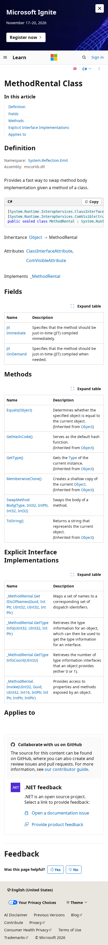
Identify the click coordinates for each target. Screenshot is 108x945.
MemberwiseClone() (24, 478)
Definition (16, 106)
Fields (13, 113)
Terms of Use (69, 929)
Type (73, 457)
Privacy (35, 922)
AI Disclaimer (16, 914)
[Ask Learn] (75, 69)
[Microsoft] (54, 57)
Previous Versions (49, 914)
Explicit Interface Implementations (38, 127)
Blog (75, 914)
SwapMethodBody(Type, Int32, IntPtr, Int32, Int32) (27, 505)
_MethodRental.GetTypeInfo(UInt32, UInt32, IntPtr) (27, 628)
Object (35, 237)
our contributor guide (66, 769)
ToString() (15, 520)
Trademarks (14, 937)
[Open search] (84, 57)
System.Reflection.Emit (48, 160)
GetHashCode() (20, 436)
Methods (16, 120)
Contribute (13, 922)
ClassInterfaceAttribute (49, 251)
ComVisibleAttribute (46, 260)
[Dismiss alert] (99, 8)
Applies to (17, 134)
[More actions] (99, 69)
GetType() (15, 457)
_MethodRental (45, 276)
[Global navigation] (5, 57)
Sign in (97, 57)
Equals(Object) (19, 410)
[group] (54, 217)
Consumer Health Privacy (26, 929)
